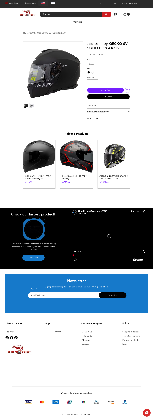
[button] (126, 14)
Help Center (87, 336)
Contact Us (87, 332)
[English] (43, 3)
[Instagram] (7, 337)
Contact (57, 331)
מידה (90, 59)
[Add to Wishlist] (127, 90)
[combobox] (108, 64)
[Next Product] (133, 164)
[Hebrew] (53, 3)
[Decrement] (89, 82)
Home (26, 33)
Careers (85, 344)
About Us (86, 340)
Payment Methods (130, 340)
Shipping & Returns (130, 332)
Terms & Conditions (131, 336)
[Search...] (106, 14)
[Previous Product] (19, 164)
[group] (76, 164)
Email (33, 289)
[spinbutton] (93, 82)
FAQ (124, 344)
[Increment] (96, 82)
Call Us (129, 3)
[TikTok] (16, 337)
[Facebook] (11, 337)
